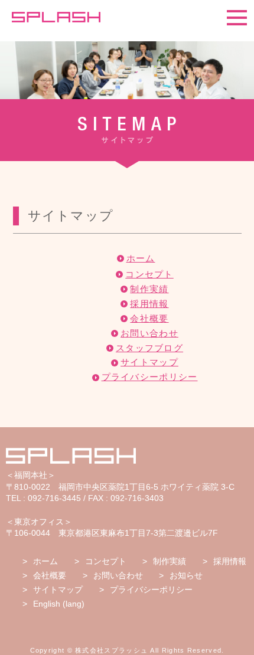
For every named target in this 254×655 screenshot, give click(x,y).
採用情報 (149, 304)
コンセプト (149, 274)
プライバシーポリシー (150, 377)
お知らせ (186, 575)
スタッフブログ (149, 348)
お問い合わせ (149, 333)
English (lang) (58, 603)
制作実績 (149, 289)
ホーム (140, 258)
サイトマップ (149, 362)
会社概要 (149, 318)
